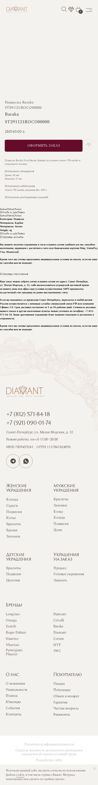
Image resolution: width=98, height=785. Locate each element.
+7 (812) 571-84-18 (28, 415)
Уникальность (16, 689)
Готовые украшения (69, 574)
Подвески (61, 524)
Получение (61, 690)
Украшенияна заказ (66, 557)
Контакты (13, 714)
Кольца (59, 517)
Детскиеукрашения (18, 557)
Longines (13, 614)
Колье (58, 511)
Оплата (59, 684)
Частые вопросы (66, 708)
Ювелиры (13, 702)
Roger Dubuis (16, 632)
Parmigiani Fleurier (14, 652)
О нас (12, 675)
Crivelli (58, 620)
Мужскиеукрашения (66, 488)
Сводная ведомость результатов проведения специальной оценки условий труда (49, 752)
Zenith (11, 626)
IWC (57, 651)
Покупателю (67, 675)
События (13, 708)
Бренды (14, 605)
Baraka (58, 626)
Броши (11, 530)
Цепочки (13, 580)
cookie (20, 775)
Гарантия (60, 702)
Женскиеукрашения (18, 488)
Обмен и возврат (66, 696)
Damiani (59, 614)
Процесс (60, 568)
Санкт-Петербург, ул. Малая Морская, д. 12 (39, 432)
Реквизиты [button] (61, 714)
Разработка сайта (49, 760)
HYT (57, 645)
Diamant (59, 632)
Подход (11, 695)
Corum (58, 638)
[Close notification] (94, 768)
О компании (15, 683)
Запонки (60, 505)
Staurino (12, 638)
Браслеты (61, 499)
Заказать (60, 580)
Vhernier (12, 645)
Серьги (12, 505)
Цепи (58, 530)
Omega (11, 620)
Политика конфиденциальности (49, 744)
